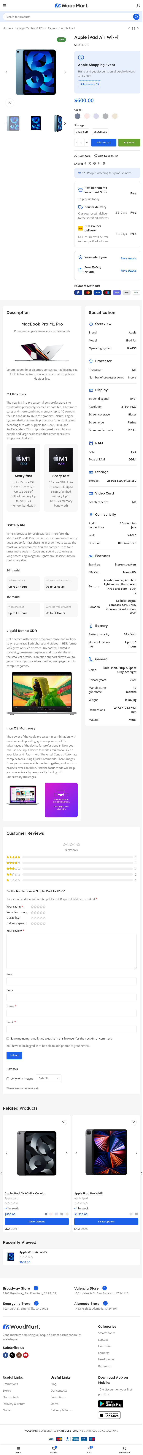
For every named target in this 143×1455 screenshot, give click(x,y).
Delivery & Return (14, 1404)
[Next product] (138, 28)
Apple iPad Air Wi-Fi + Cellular (25, 1193)
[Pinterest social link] (94, 163)
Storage (79, 125)
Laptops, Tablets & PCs (29, 28)
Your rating (15, 906)
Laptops (103, 1339)
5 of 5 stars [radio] (44, 906)
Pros (9, 974)
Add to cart (103, 142)
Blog (53, 1384)
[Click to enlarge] (10, 103)
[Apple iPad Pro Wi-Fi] (106, 1153)
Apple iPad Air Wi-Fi (33, 1252)
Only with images (22, 1078)
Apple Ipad (68, 28)
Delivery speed (16, 923)
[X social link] (89, 163)
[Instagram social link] (19, 1355)
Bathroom (104, 1366)
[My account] (138, 5)
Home (7, 28)
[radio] (77, 116)
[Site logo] (71, 5)
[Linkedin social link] (99, 163)
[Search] (136, 17)
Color (77, 110)
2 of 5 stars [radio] (35, 906)
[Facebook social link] (85, 163)
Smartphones (106, 1333)
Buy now (129, 142)
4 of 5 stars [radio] (41, 906)
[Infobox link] (20, 1288)
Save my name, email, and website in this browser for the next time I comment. (61, 1038)
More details (128, 258)
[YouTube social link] (25, 1355)
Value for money (17, 912)
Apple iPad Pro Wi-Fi (88, 1193)
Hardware (104, 1346)
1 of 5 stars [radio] (32, 906)
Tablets (52, 28)
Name (12, 1006)
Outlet (7, 1410)
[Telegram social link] (103, 163)
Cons (10, 990)
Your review (15, 931)
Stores (7, 1390)
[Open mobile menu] (4, 5)
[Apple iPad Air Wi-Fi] (11, 1257)
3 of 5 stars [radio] (38, 906)
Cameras (103, 1353)
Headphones (106, 1359)
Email (11, 1022)
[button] (6, 72)
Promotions (10, 1384)
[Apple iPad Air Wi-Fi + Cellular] (37, 1153)
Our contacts (11, 1397)
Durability (13, 917)
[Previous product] (129, 28)
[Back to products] (133, 28)
